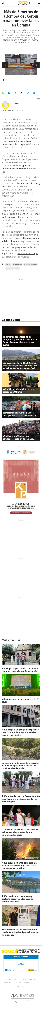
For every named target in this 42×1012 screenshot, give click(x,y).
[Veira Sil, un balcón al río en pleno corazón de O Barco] (21, 383)
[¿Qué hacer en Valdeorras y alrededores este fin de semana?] (21, 430)
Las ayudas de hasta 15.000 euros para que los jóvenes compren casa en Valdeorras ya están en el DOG (20, 365)
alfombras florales (30, 264)
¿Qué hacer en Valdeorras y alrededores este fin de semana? (18, 437)
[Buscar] (3, 3)
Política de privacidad (28, 979)
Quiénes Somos (11, 979)
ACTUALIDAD (9, 268)
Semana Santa (17, 264)
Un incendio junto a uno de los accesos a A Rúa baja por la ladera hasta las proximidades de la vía (20, 765)
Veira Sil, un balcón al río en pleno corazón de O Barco (19, 390)
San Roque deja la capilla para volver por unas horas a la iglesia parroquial (20, 670)
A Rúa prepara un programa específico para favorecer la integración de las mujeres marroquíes (20, 732)
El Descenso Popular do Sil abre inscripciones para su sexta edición (20, 414)
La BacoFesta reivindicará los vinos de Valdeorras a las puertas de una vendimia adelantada (20, 832)
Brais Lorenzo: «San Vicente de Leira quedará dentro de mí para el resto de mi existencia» (20, 932)
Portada (7, 983)
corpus (8, 264)
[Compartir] (3, 93)
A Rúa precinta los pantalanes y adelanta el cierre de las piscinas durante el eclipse (17, 899)
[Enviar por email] (38, 98)
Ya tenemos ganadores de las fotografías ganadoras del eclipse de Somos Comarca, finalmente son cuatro (20, 340)
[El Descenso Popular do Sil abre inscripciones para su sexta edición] (21, 407)
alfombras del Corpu (28, 253)
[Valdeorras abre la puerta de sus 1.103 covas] (21, 685)
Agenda (26, 983)
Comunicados (21, 986)
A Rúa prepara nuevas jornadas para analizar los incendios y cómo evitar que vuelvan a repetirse (19, 865)
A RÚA (17, 268)
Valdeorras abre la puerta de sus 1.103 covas (20, 700)
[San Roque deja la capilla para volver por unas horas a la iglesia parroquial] (21, 654)
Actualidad (17, 983)
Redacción (15, 103)
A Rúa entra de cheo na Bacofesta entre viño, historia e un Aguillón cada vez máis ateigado (21, 799)
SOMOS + (35, 983)
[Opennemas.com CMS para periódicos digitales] (22, 998)
